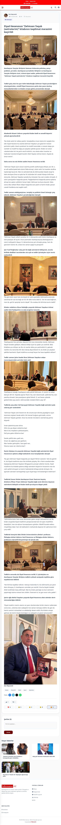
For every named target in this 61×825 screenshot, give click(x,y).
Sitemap (35, 797)
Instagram (5, 812)
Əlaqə (27, 1)
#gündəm (31, 690)
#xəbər (6, 690)
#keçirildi (13, 690)
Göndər (8, 732)
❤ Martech (33, 822)
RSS (34, 800)
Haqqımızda (32, 1)
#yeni (25, 690)
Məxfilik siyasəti (37, 794)
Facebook (5, 809)
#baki (19, 690)
